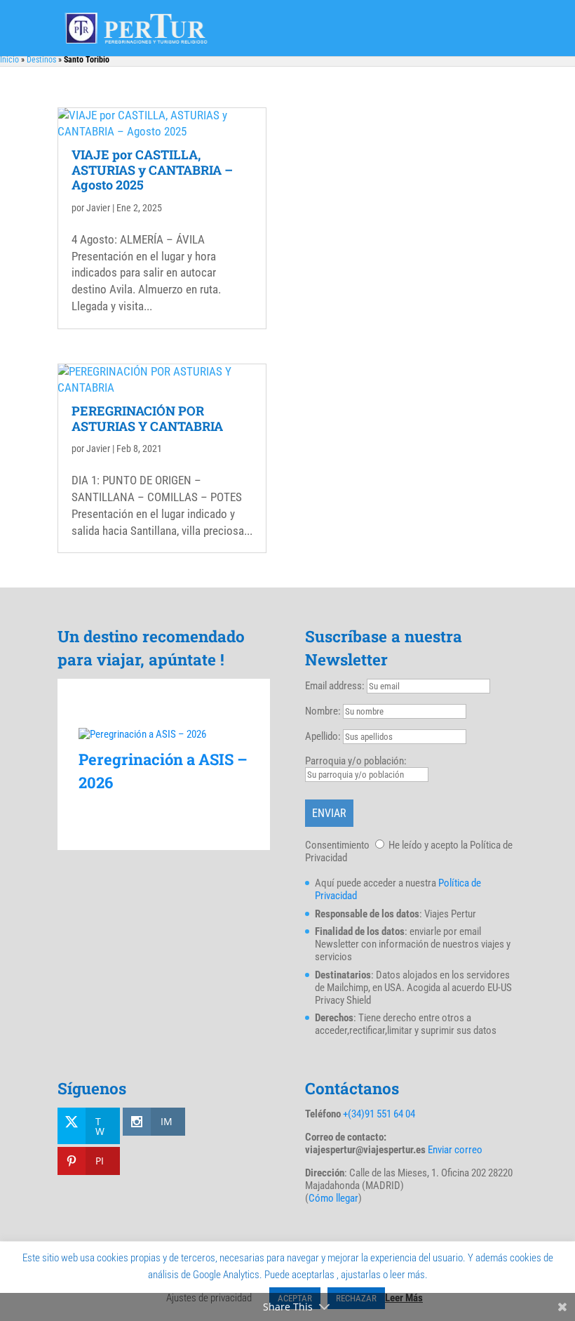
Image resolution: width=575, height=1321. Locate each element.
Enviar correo (455, 1149)
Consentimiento (337, 845)
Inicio (9, 60)
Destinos (41, 60)
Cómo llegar (333, 1198)
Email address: (336, 685)
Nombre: (323, 711)
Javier (98, 207)
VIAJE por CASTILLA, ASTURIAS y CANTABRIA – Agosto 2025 (152, 169)
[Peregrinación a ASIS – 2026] (164, 734)
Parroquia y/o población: (356, 761)
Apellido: (323, 736)
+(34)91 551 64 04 (379, 1114)
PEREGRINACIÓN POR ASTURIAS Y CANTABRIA (147, 418)
